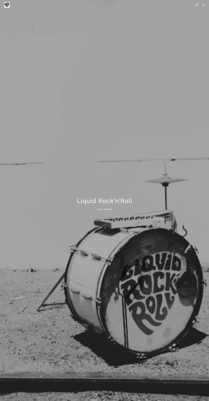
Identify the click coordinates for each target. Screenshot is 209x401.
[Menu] (203, 5)
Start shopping (104, 209)
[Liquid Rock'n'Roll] (7, 5)
